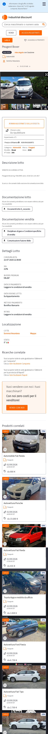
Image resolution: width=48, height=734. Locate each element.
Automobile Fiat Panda (14, 455)
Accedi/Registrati (30, 32)
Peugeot (32, 147)
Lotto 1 (5, 620)
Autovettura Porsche (13, 503)
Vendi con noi (16, 407)
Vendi (11, 32)
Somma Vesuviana (12, 333)
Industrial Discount (17, 17)
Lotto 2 (5, 431)
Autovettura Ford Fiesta (15, 644)
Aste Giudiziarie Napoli (18, 375)
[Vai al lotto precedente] (18, 66)
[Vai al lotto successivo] (30, 66)
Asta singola (19, 52)
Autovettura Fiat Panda (14, 550)
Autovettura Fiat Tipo (14, 691)
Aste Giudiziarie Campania (19, 363)
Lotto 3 (5, 573)
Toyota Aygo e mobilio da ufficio (18, 597)
